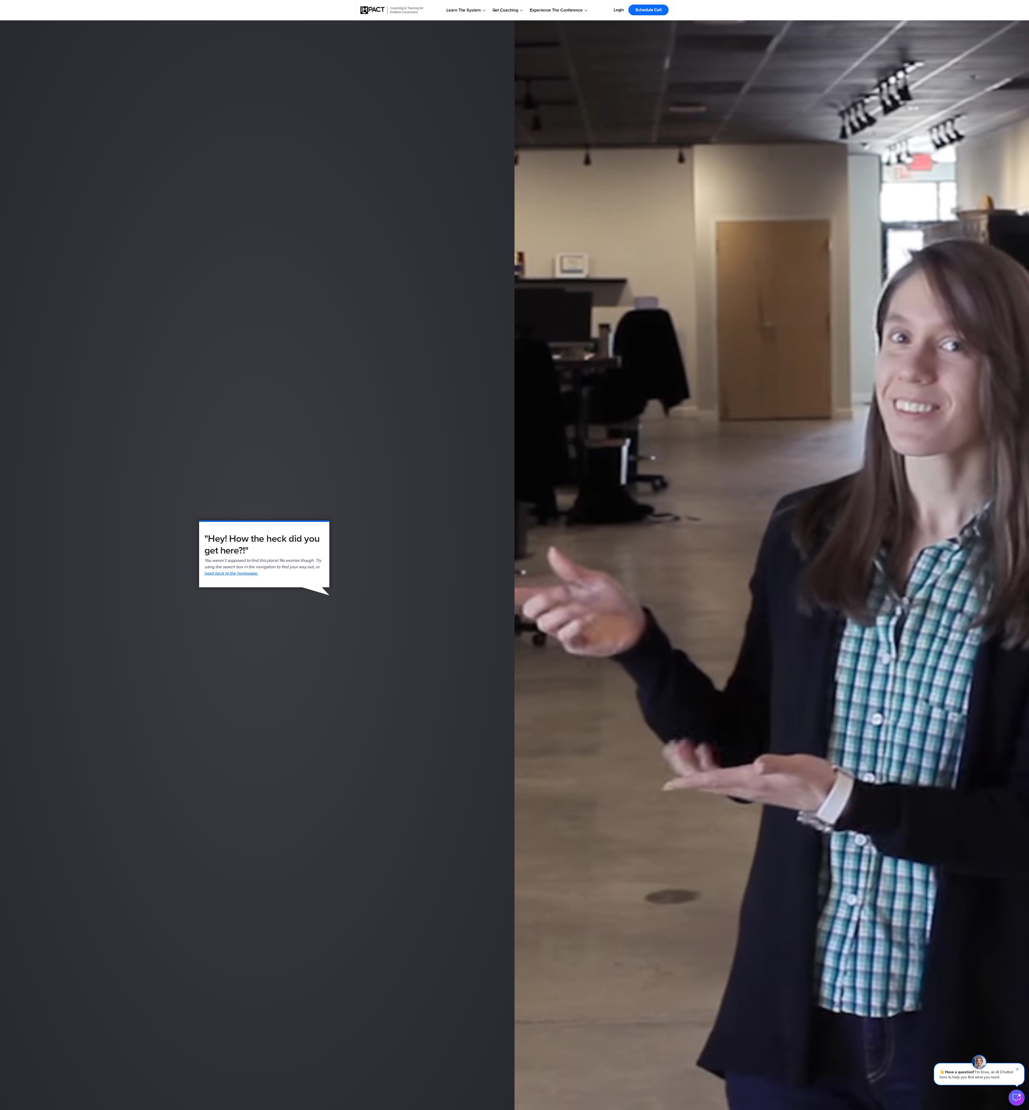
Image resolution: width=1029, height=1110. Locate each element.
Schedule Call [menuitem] (648, 10)
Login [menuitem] (619, 10)
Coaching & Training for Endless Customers (406, 10)
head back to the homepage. (231, 573)
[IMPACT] (372, 10)
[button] (979, 1074)
